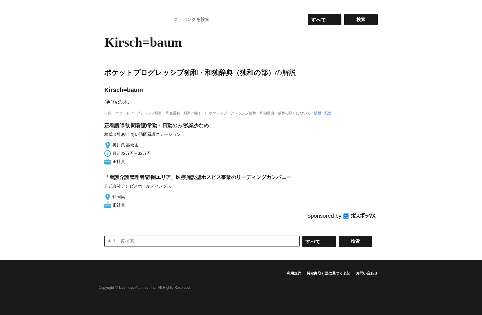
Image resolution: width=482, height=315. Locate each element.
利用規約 (294, 273)
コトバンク (132, 19)
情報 (317, 113)
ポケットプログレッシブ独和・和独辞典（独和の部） (189, 72)
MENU (109, 5)
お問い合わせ (367, 273)
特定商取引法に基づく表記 (328, 273)
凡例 (328, 113)
